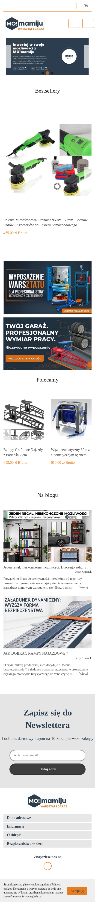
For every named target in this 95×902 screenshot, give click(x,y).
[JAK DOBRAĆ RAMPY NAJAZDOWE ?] (47, 622)
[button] (47, 818)
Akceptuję (77, 890)
